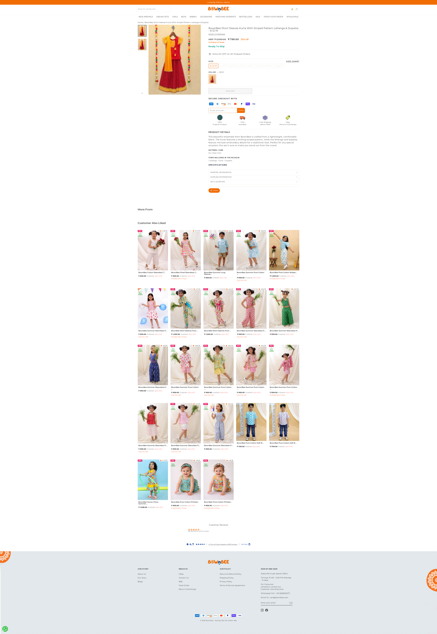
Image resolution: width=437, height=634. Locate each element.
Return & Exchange (187, 589)
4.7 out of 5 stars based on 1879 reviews (222, 544)
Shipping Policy (227, 578)
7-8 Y (152, 269)
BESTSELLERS (245, 17)
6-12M (241, 437)
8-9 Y (248, 269)
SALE (258, 17)
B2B (180, 581)
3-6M (183, 496)
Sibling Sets (162, 17)
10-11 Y (269, 66)
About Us (142, 574)
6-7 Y (259, 66)
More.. (158, 269)
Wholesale (293, 17)
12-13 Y (279, 66)
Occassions (206, 17)
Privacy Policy (226, 581)
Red (212, 79)
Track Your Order (273, 17)
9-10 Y (185, 327)
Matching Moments (226, 17)
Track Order (184, 585)
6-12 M (213, 66)
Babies (193, 17)
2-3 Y (231, 66)
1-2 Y (223, 66)
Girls (175, 17)
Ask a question (217, 182)
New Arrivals (146, 17)
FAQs (181, 574)
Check (241, 110)
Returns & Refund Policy (230, 574)
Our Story (142, 578)
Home (140, 22)
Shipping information (220, 172)
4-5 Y (241, 66)
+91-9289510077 (283, 593)
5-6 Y (250, 66)
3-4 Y (153, 266)
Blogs (140, 581)
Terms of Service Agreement (232, 585)
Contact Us (184, 578)
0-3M (178, 496)
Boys (183, 17)
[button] (161, 231)
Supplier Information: (221, 177)
